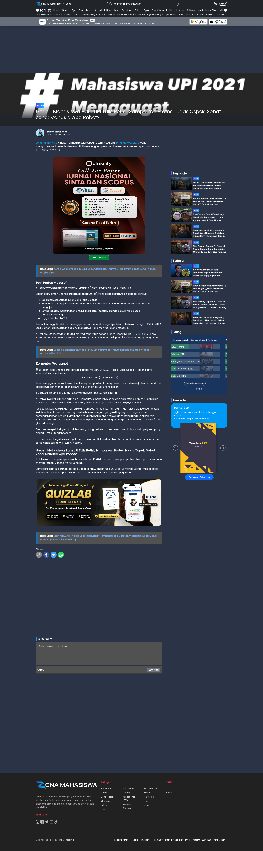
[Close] (189, 396)
